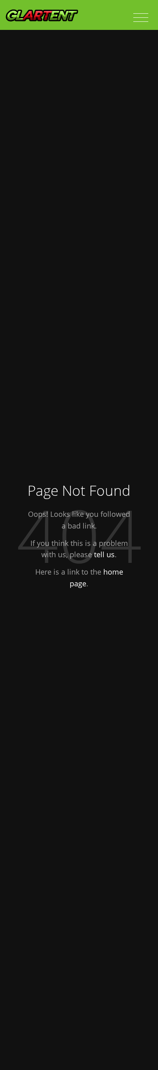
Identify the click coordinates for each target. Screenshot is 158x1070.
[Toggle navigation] (140, 17)
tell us (104, 554)
